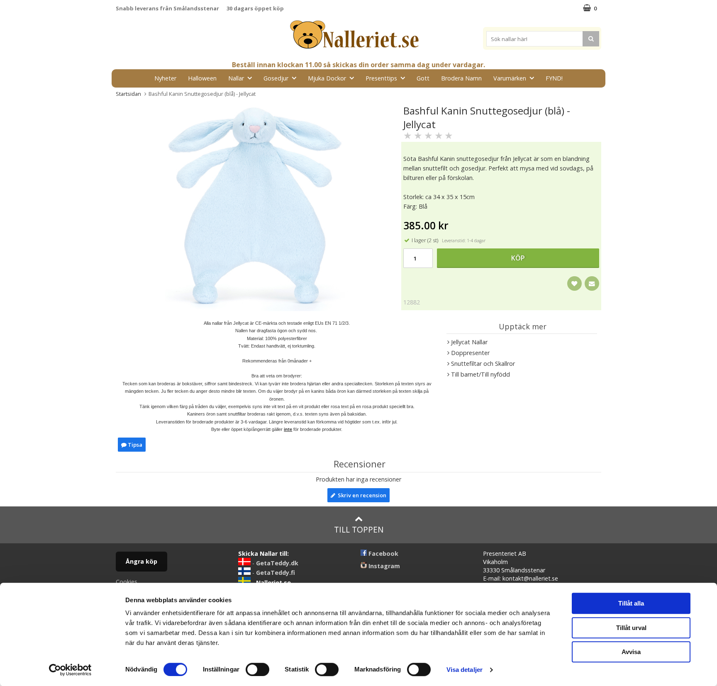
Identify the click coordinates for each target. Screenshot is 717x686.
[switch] (257, 669)
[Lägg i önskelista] (574, 283)
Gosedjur (275, 78)
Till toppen (358, 529)
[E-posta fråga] (592, 283)
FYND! (554, 78)
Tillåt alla (631, 603)
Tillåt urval (631, 627)
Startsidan (128, 93)
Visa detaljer (464, 669)
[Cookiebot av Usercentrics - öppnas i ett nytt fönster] (70, 670)
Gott (423, 78)
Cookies (126, 582)
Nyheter (165, 78)
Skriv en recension (360, 495)
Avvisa (631, 651)
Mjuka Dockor (327, 78)
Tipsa (134, 444)
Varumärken (509, 78)
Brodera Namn (461, 78)
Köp (518, 258)
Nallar (236, 78)
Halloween (202, 78)
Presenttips (381, 78)
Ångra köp (141, 561)
